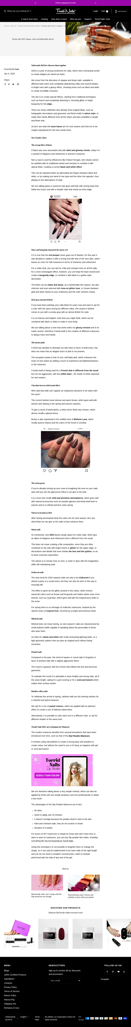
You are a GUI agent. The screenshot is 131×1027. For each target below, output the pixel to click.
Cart (104, 11)
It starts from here (29, 19)
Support (87, 19)
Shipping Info (10, 1004)
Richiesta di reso (11, 1008)
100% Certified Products (15, 975)
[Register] (79, 980)
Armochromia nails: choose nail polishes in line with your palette (81, 896)
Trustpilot (105, 979)
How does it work (59, 19)
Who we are (75, 19)
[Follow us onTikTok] (124, 971)
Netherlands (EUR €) (10, 1018)
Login (95, 11)
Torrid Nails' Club (102, 19)
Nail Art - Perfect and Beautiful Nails (25, 26)
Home (6, 26)
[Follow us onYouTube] (118, 971)
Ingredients (9, 979)
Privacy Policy (10, 987)
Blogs (6, 970)
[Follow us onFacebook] (107, 971)
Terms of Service (11, 991)
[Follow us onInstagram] (113, 971)
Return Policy (10, 995)
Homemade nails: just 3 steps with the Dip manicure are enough (46, 895)
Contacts (8, 983)
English (23, 1017)
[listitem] (5, 84)
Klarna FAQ (9, 1000)
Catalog (44, 19)
